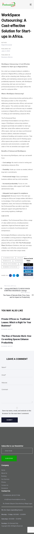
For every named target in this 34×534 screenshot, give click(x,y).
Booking (3, 476)
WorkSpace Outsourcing (10, 267)
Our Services (5, 479)
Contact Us (4, 485)
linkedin (29, 271)
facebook (29, 268)
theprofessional (6, 45)
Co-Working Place (8, 257)
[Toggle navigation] (27, 4)
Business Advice (7, 57)
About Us (4, 473)
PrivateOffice (7, 260)
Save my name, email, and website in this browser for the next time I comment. (16, 412)
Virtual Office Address (10, 263)
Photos (3, 482)
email (29, 274)
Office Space (21, 257)
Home (3, 470)
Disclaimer (4, 488)
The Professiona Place (21, 260)
